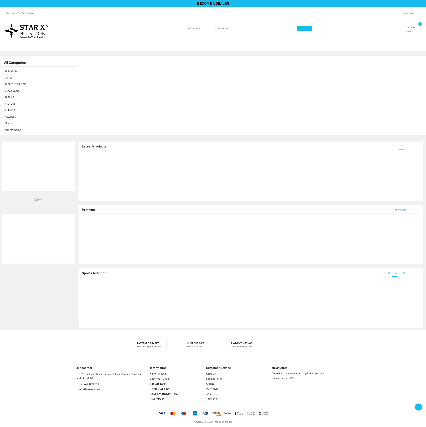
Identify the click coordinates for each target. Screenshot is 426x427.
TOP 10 (402, 146)
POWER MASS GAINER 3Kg (380, 78)
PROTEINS (400, 209)
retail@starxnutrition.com (92, 389)
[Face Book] (77, 397)
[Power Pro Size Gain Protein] (356, 109)
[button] (80, 94)
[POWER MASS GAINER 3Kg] (356, 75)
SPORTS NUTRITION (395, 273)
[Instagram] (82, 397)
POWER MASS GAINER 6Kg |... (381, 95)
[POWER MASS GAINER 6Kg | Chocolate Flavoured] (356, 92)
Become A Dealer (213, 3)
